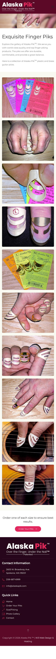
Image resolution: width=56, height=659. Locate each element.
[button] (52, 7)
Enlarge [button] (28, 104)
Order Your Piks (25, 529)
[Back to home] (18, 7)
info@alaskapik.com (16, 586)
